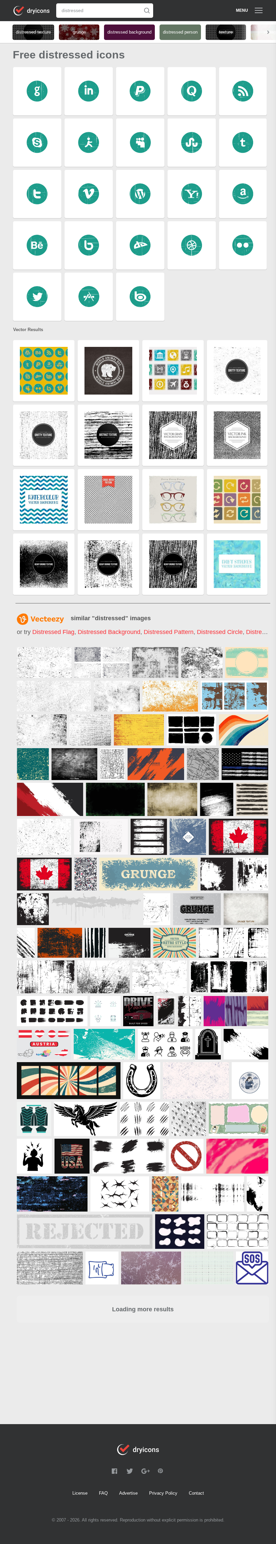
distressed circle (220, 632)
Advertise (128, 1493)
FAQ (103, 1493)
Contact (196, 1493)
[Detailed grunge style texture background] (188, 837)
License (80, 1493)
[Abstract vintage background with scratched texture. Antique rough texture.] (172, 799)
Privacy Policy (163, 1493)
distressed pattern (169, 632)
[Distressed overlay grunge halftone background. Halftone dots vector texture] (216, 799)
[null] (44, 662)
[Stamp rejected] (84, 1231)
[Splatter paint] (96, 909)
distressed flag (53, 632)
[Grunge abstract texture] (245, 909)
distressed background (109, 632)
